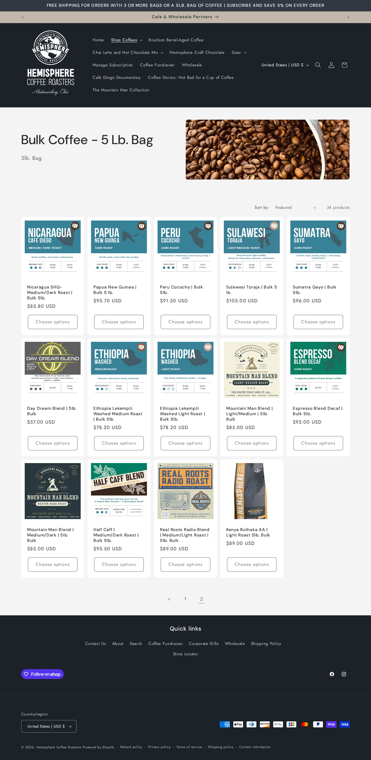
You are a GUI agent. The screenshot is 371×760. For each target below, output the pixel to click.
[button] (126, 40)
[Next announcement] (348, 17)
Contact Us (95, 644)
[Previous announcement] (23, 17)
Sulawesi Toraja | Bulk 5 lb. (251, 290)
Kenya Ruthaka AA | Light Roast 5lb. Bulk (248, 532)
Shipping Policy (266, 644)
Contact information (255, 747)
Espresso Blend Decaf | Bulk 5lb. (318, 411)
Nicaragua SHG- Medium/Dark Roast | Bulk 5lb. (50, 293)
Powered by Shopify (98, 747)
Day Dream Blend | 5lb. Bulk (52, 411)
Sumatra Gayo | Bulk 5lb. (315, 290)
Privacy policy (159, 747)
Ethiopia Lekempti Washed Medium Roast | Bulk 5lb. (118, 414)
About (118, 644)
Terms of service (189, 747)
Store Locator (185, 654)
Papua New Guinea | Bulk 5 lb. (115, 290)
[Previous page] (169, 599)
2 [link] (201, 599)
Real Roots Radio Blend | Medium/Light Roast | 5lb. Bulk (185, 535)
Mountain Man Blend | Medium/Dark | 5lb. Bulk (50, 535)
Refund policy (131, 747)
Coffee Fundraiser (165, 644)
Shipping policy (220, 747)
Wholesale (235, 644)
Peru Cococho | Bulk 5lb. (181, 290)
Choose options (53, 321)
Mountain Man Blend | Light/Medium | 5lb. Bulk (249, 414)
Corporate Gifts (204, 644)
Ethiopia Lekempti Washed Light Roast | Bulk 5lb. (182, 414)
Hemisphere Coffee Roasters (58, 747)
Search (136, 644)
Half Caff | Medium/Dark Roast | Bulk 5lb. (116, 535)
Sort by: (261, 207)
